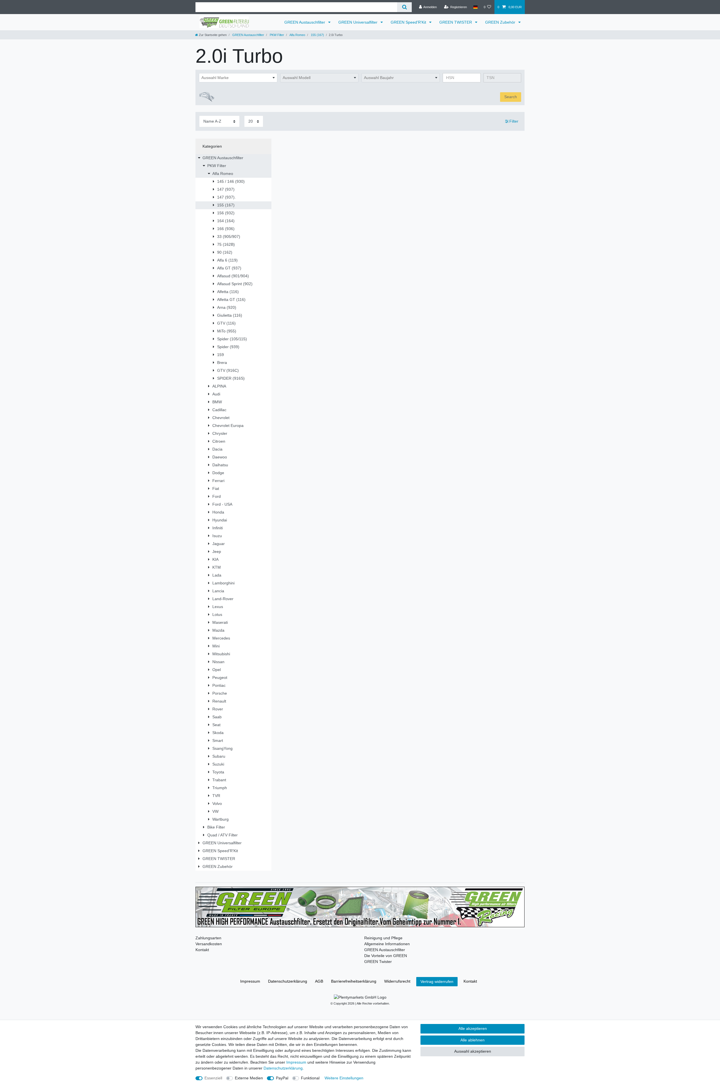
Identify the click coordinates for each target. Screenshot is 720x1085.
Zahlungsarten (208, 938)
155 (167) (317, 35)
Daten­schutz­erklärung (287, 981)
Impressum (250, 981)
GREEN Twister (378, 961)
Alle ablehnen (472, 1040)
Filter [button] (513, 121)
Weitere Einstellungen (344, 1078)
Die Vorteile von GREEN (385, 955)
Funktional (310, 1078)
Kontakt (202, 949)
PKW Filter (276, 35)
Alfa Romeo (297, 35)
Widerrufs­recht (397, 981)
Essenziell (213, 1078)
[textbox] (238, 77)
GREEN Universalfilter (358, 22)
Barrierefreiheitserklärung (353, 981)
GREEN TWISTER (456, 22)
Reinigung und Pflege (383, 938)
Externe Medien (249, 1078)
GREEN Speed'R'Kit (409, 22)
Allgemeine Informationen (387, 944)
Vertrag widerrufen (436, 981)
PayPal (282, 1078)
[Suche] (404, 7)
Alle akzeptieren (472, 1028)
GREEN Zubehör (500, 22)
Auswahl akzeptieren (472, 1051)
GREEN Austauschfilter (305, 22)
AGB (319, 981)
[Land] (475, 7)
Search (510, 96)
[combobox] (238, 78)
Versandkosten (208, 944)
